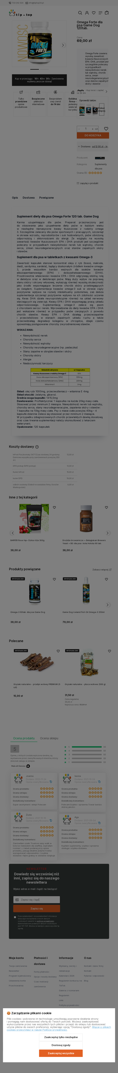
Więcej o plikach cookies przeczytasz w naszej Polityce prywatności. (59, 1028)
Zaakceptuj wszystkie (61, 1053)
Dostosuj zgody (61, 1045)
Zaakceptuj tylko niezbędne (61, 1037)
